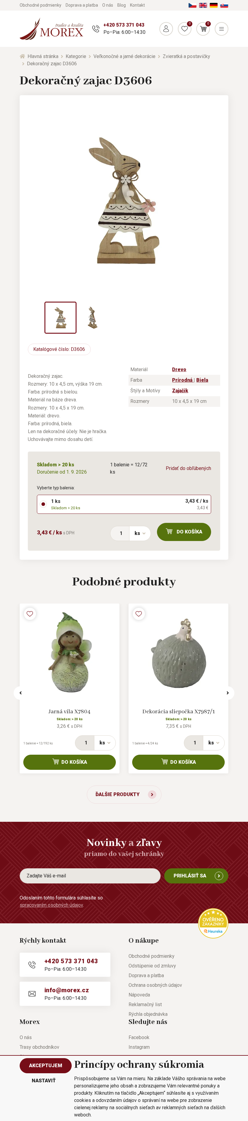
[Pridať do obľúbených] (30, 614)
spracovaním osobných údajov (51, 905)
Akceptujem (45, 1065)
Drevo (179, 369)
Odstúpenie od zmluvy (152, 966)
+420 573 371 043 (123, 25)
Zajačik (180, 391)
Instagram (139, 1047)
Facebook (139, 1037)
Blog (121, 5)
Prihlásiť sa (190, 876)
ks (137, 533)
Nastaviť (44, 1081)
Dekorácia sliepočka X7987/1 (178, 711)
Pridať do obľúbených (188, 468)
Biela (202, 380)
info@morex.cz (66, 990)
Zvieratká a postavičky (186, 56)
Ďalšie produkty (117, 794)
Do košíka (189, 532)
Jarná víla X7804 (69, 711)
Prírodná (183, 380)
